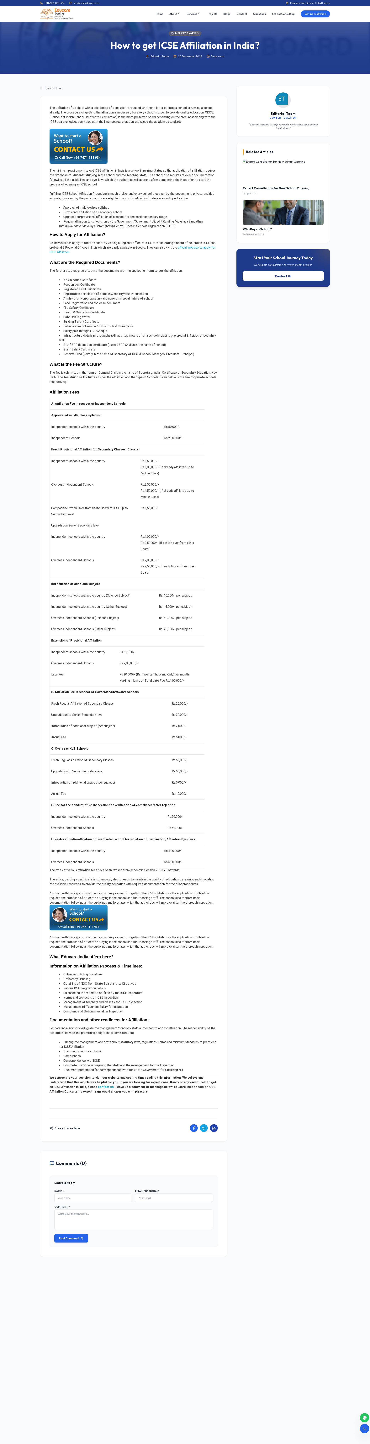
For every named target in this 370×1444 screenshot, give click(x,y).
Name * (59, 1191)
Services (192, 14)
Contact (242, 14)
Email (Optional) (147, 1191)
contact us (106, 1087)
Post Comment (69, 1238)
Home (159, 14)
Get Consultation (315, 14)
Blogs (226, 14)
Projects (212, 14)
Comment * (62, 1206)
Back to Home (53, 88)
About (173, 14)
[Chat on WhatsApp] (364, 1417)
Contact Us (283, 276)
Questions (259, 14)
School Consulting (283, 14)
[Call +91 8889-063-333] (364, 1428)
